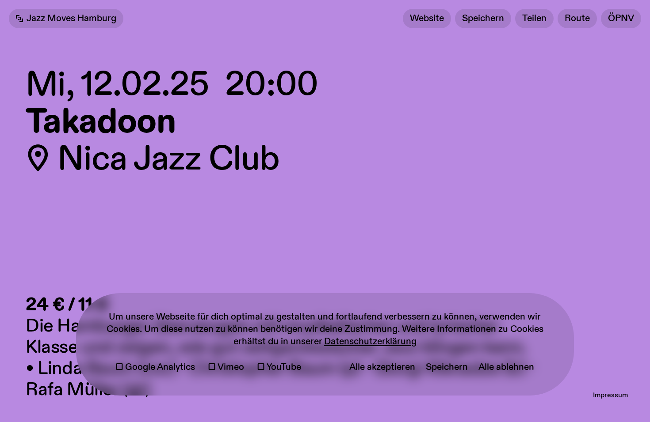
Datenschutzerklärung (370, 341)
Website (427, 18)
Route (577, 18)
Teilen (534, 18)
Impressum (610, 395)
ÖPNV (621, 18)
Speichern (483, 18)
